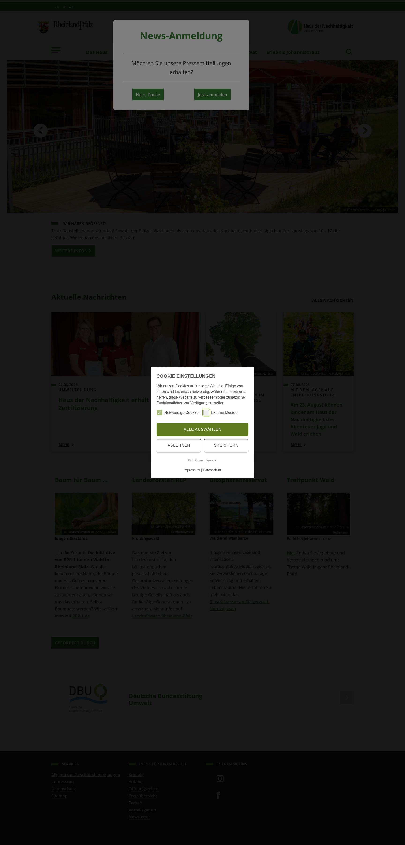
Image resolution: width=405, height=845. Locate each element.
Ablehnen (179, 445)
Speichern (226, 445)
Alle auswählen (202, 429)
